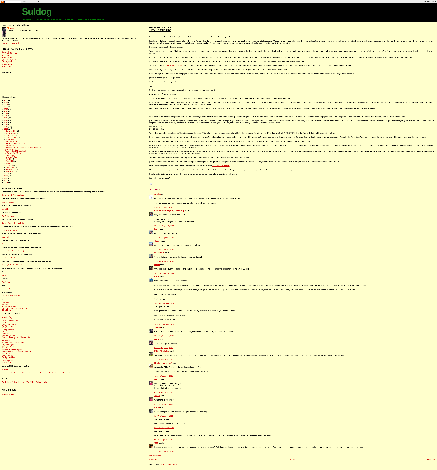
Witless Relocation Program (12, 350)
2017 (6, 113)
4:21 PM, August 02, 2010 (163, 376)
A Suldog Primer (8, 395)
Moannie (5, 369)
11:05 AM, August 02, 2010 (164, 324)
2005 (6, 182)
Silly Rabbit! (6, 353)
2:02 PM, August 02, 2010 (163, 348)
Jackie (157, 379)
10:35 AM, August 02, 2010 (164, 273)
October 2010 (10, 135)
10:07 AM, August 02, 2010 (164, 226)
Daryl (156, 229)
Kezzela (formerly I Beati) (11, 320)
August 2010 (10, 139)
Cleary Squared (7, 361)
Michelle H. (159, 253)
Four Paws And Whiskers (11, 296)
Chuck (157, 241)
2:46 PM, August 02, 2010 (163, 359)
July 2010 (9, 159)
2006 (6, 180)
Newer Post (153, 460)
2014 (6, 120)
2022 (6, 102)
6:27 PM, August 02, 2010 (163, 392)
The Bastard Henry (8, 331)
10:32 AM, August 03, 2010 (164, 451)
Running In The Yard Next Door (13, 265)
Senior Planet (7, 66)
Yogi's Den (5, 348)
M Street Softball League (174, 65)
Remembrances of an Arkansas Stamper (16, 351)
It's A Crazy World (8, 346)
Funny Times (6, 63)
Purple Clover (7, 57)
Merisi (4, 275)
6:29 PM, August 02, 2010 (163, 404)
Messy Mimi (6, 237)
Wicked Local (7, 61)
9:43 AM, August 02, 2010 (163, 207)
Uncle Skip (5, 209)
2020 (6, 107)
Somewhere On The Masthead (13, 195)
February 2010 (11, 169)
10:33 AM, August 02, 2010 (164, 249)
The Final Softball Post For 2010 (16, 143)
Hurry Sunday (9, 155)
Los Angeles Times (9, 59)
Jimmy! (4, 359)
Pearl (3, 244)
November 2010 (11, 133)
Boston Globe (7, 56)
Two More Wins (10, 145)
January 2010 (10, 171)
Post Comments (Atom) (168, 464)
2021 (6, 105)
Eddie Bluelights (161, 351)
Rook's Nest (6, 282)
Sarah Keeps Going (9, 324)
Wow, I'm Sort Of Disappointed (15, 151)
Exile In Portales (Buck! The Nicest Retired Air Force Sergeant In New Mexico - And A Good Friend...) (38, 373)
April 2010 (9, 165)
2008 (6, 176)
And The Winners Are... (13, 149)
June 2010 (9, 161)
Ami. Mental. (6, 340)
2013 (6, 122)
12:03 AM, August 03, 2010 (164, 428)
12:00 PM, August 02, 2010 (164, 336)
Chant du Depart (8, 202)
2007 (6, 178)
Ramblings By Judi (8, 335)
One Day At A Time (8, 328)
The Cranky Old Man (9, 258)
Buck (156, 339)
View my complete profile (11, 43)
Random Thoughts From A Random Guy (16, 337)
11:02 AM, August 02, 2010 (164, 303)
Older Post (431, 460)
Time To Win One (160, 30)
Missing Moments (8, 330)
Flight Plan (5, 333)
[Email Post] (150, 184)
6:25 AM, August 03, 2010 (163, 440)
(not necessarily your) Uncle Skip (169, 210)
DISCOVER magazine (10, 54)
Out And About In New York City (13, 223)
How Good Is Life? (11, 141)
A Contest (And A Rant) (13, 153)
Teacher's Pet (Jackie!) (10, 230)
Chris (156, 276)
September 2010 (11, 137)
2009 (6, 174)
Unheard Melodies (8, 289)
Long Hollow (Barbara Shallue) (13, 251)
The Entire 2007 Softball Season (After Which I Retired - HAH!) (24, 382)
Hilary (157, 265)
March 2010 (10, 167)
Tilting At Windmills (8, 344)
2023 (6, 100)
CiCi (156, 443)
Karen (157, 407)
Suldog (37, 11)
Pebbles (5, 304)
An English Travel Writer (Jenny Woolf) (15, 308)
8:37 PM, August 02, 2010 (163, 416)
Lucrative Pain (7, 317)
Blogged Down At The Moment (13, 342)
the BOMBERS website (221, 166)
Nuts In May (6, 303)
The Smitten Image (8, 216)
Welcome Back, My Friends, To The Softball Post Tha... (24, 147)
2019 (6, 109)
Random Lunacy (8, 355)
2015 (6, 118)
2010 (6, 129)
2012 (6, 124)
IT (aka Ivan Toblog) (163, 363)
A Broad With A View (9, 306)
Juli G (4, 322)
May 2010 (9, 163)
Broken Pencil (7, 65)
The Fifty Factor (7, 326)
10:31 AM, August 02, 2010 (164, 238)
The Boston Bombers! (9, 384)
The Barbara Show (8, 357)
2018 (6, 111)
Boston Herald (7, 52)
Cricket (157, 194)
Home (292, 460)
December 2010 (11, 131)
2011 (6, 127)
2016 (6, 116)
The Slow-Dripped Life (10, 339)
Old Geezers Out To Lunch (11, 319)
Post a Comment (155, 456)
